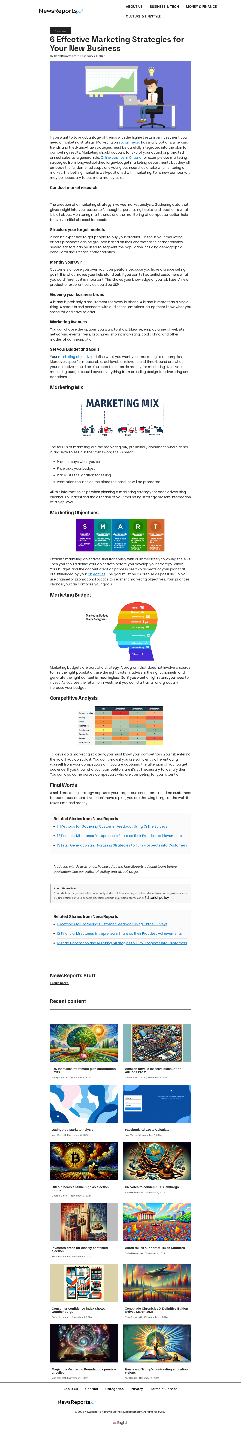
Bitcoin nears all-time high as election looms (80, 1188)
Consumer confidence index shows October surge (78, 1310)
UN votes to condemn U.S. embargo (152, 1187)
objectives (96, 574)
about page (128, 871)
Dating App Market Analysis (72, 1129)
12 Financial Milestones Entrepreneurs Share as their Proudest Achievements (119, 835)
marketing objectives (76, 356)
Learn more (59, 983)
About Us (134, 6)
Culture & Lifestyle (143, 16)
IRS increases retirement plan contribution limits (84, 1070)
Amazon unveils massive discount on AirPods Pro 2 (153, 1070)
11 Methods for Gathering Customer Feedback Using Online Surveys (112, 826)
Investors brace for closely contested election (80, 1249)
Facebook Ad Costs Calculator (148, 1129)
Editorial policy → (159, 897)
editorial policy (97, 871)
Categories (114, 1388)
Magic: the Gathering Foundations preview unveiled (84, 1371)
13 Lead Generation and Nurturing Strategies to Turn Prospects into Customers (122, 845)
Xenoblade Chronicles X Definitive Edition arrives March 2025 (156, 1310)
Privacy (137, 1388)
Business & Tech (164, 6)
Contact (91, 1388)
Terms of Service (164, 1388)
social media (129, 142)
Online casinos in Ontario (121, 157)
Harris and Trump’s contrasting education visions (156, 1371)
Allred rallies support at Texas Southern (155, 1248)
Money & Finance (201, 6)
